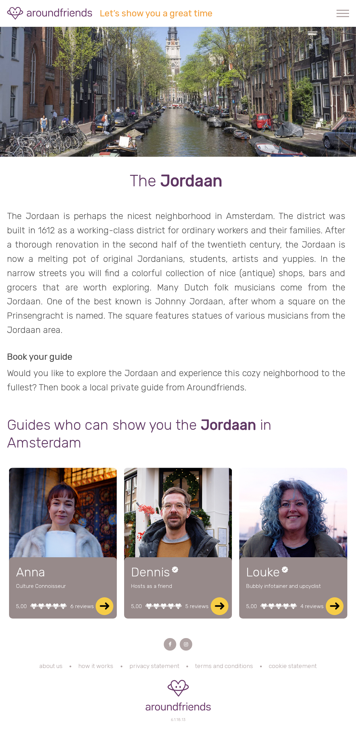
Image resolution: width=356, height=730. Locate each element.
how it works (95, 665)
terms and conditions (224, 665)
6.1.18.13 (178, 719)
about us (51, 665)
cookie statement (293, 665)
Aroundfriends (49, 13)
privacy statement (154, 665)
